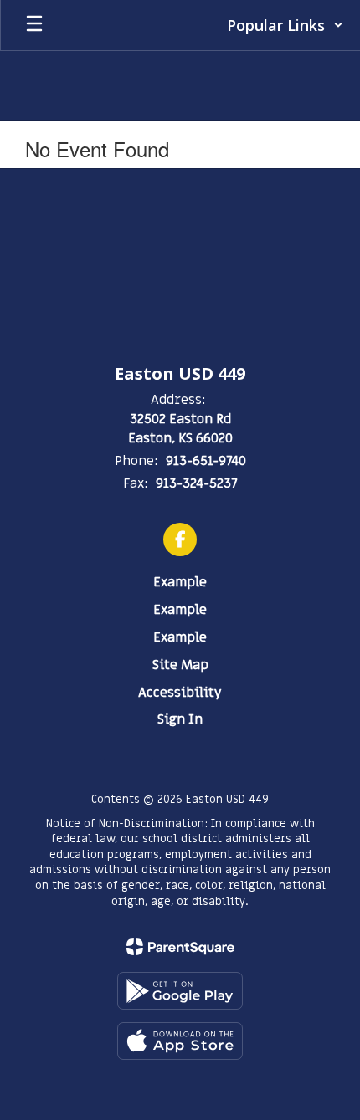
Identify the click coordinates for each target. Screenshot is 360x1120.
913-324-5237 (196, 483)
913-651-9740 (206, 461)
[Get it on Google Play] (180, 991)
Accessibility (180, 692)
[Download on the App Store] (180, 1041)
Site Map (180, 665)
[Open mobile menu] (34, 25)
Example (180, 582)
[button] (285, 25)
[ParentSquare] (180, 946)
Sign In (180, 719)
